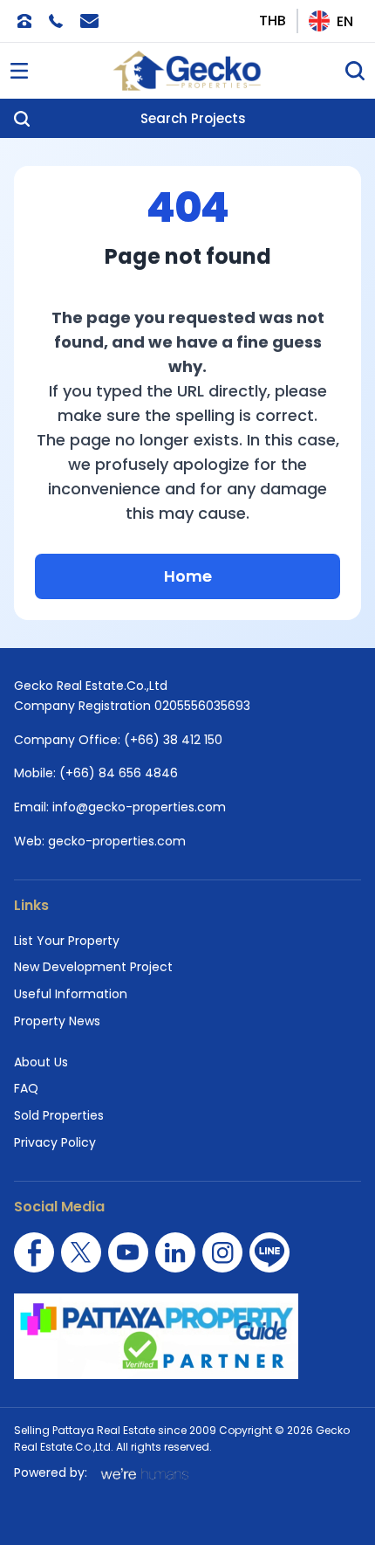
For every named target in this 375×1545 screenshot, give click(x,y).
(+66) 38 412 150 (173, 739)
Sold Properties (59, 1115)
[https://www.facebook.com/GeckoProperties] (34, 1252)
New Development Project (93, 967)
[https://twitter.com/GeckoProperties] (81, 1252)
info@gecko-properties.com (139, 807)
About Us (41, 1062)
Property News (57, 1021)
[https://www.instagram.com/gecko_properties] (222, 1252)
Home (188, 576)
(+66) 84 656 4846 (118, 773)
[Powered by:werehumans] (143, 1473)
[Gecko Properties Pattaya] (187, 71)
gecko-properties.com (117, 841)
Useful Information (70, 994)
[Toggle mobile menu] (19, 71)
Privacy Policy (55, 1142)
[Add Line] (269, 1252)
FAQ (26, 1088)
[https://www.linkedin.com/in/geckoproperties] (175, 1252)
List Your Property (66, 940)
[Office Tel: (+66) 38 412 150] (24, 21)
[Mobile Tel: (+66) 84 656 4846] (56, 21)
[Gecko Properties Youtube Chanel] (128, 1252)
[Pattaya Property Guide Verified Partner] (187, 1336)
